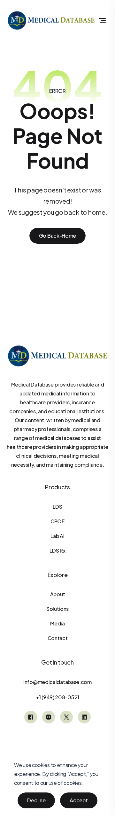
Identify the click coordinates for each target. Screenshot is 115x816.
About (57, 594)
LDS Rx (57, 550)
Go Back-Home (57, 235)
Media (57, 623)
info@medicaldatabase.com (57, 682)
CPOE (57, 521)
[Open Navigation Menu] (102, 20)
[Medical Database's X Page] (66, 717)
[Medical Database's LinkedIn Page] (84, 717)
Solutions (57, 608)
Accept (79, 800)
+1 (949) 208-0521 (57, 697)
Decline (36, 800)
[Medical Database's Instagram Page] (48, 717)
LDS (57, 506)
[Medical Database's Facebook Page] (30, 717)
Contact (58, 638)
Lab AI (57, 536)
